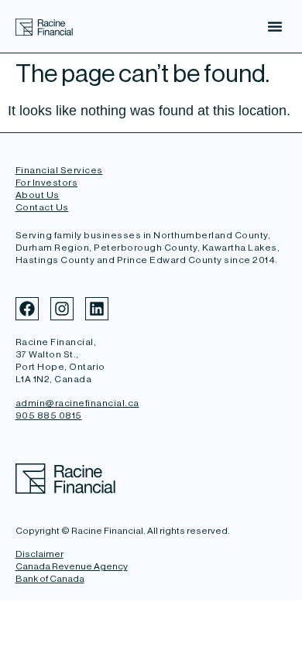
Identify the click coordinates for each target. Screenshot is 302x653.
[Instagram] (62, 308)
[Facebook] (27, 308)
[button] (275, 26)
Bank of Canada (49, 578)
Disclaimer (39, 554)
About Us (37, 195)
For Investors (46, 182)
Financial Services (59, 170)
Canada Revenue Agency (71, 566)
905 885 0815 (48, 415)
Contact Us (42, 207)
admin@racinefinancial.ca (77, 403)
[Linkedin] (96, 308)
